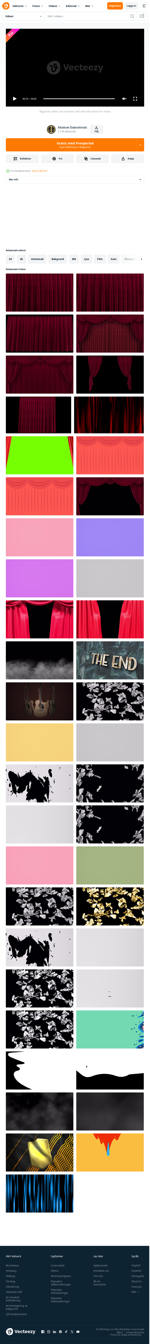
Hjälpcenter (99, 1263)
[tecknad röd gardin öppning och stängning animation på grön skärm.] (110, 454)
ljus (86, 257)
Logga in (131, 5)
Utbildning (12, 1285)
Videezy (10, 1274)
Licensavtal (56, 1263)
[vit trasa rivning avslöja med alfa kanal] (110, 700)
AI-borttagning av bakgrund (17, 1305)
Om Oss (97, 1274)
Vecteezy (11, 1269)
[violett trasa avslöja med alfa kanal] (39, 577)
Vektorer (18, 6)
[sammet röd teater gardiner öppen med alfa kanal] (110, 332)
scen (114, 257)
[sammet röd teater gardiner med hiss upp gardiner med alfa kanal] (39, 373)
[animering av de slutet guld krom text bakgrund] (110, 659)
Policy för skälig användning (123, 1333)
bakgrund (58, 257)
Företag (10, 1279)
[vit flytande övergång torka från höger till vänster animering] (39, 1069)
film (100, 257)
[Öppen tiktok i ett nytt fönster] (66, 1330)
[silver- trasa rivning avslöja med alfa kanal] (39, 987)
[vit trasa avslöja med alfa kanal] (110, 577)
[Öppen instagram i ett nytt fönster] (48, 1330)
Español (133, 1269)
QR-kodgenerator (16, 1312)
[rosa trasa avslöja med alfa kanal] (39, 536)
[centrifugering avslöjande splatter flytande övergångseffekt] (110, 1069)
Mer (87, 6)
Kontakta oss (99, 1269)
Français (134, 1285)
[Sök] (132, 16)
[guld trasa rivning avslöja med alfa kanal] (110, 905)
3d (10, 257)
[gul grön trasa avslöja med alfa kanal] (110, 864)
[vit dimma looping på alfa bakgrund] (39, 1110)
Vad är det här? (39, 170)
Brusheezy (12, 1263)
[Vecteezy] (6, 6)
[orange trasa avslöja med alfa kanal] (39, 741)
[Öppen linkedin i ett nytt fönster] (54, 1330)
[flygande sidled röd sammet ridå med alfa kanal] (39, 291)
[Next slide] (135, 257)
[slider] (79, 98)
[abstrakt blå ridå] (39, 1192)
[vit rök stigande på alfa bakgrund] (39, 659)
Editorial (71, 6)
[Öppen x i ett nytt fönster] (72, 1330)
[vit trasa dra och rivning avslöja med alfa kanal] (39, 782)
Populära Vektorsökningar (60, 1281)
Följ (97, 131)
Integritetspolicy (132, 1330)
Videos (53, 6)
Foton (36, 6)
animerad (37, 257)
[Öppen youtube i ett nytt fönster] (77, 1330)
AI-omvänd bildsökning (13, 1297)
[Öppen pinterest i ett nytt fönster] (60, 1330)
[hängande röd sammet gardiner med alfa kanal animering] (110, 373)
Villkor (117, 1330)
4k (21, 257)
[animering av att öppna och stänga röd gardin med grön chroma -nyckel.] (39, 495)
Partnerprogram (60, 1274)
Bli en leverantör (98, 1281)
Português (135, 1274)
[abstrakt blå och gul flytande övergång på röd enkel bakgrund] (110, 1151)
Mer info (13, 178)
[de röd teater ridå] (39, 454)
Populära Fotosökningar (58, 1289)
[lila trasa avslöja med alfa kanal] (110, 536)
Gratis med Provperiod (75, 145)
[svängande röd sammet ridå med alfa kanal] (38, 413)
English (133, 1263)
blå (74, 257)
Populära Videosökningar (59, 1298)
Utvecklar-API (14, 1290)
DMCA (53, 1269)
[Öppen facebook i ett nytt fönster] (42, 1330)
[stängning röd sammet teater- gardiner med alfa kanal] (110, 495)
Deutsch (134, 1279)
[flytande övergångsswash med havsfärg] (110, 1028)
